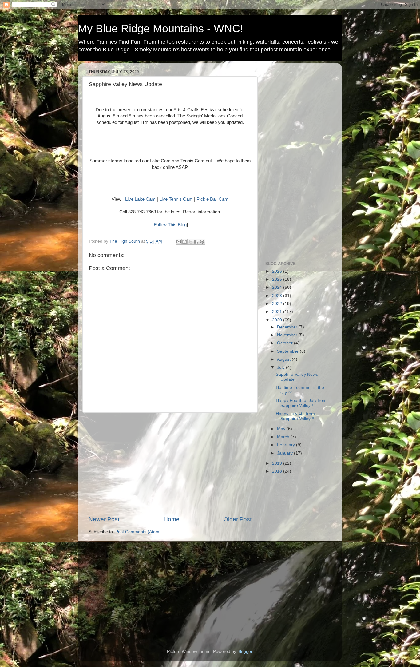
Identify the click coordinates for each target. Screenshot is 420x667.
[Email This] (179, 242)
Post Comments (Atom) (138, 532)
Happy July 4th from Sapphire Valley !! (295, 416)
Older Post (238, 519)
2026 (277, 271)
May (282, 429)
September (288, 351)
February (286, 445)
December (288, 327)
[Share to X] (190, 242)
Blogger (244, 651)
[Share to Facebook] (196, 242)
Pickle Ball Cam (212, 199)
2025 (277, 279)
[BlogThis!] (184, 242)
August (284, 359)
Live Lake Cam (140, 199)
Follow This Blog (170, 224)
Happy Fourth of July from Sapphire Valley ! (301, 403)
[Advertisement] (170, 464)
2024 (277, 287)
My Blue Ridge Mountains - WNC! (160, 28)
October (285, 343)
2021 (277, 311)
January (285, 453)
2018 (277, 471)
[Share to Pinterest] (202, 242)
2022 (277, 303)
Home (172, 519)
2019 (277, 463)
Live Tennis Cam (176, 199)
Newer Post (104, 519)
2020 (277, 320)
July (281, 367)
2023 (277, 295)
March (284, 437)
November (288, 335)
